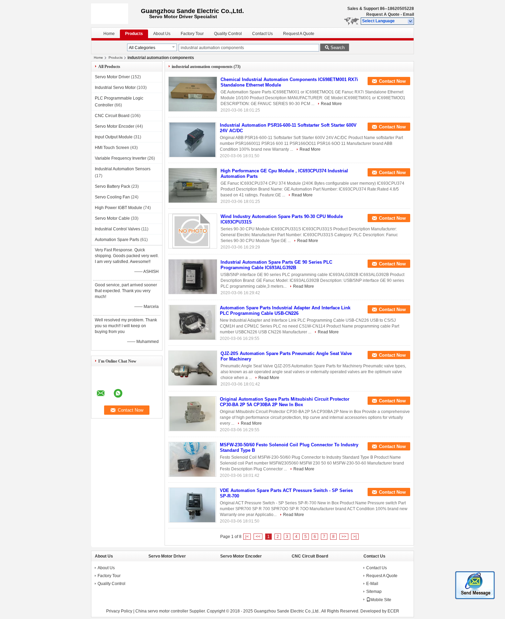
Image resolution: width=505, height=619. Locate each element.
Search (337, 47)
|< (247, 536)
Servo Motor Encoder (114, 126)
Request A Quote (383, 14)
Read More (331, 103)
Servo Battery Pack (112, 186)
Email (408, 14)
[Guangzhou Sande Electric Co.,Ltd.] (411, 21)
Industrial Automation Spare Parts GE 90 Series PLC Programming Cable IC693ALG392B (276, 265)
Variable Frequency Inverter (120, 158)
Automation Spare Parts (117, 239)
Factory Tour (192, 33)
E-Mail (372, 583)
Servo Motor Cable (112, 218)
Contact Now (392, 81)
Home (109, 33)
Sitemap (374, 591)
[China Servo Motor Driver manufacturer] (116, 13)
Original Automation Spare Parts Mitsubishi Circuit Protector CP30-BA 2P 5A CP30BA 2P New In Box (284, 402)
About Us (161, 33)
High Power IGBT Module (118, 207)
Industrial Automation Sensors (122, 169)
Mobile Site (380, 599)
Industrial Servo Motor (115, 87)
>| (355, 536)
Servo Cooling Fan (112, 197)
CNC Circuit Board (112, 115)
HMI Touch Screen (112, 147)
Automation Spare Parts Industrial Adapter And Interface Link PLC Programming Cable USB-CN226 (285, 310)
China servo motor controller (161, 611)
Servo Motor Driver (112, 76)
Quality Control (228, 33)
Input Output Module (114, 137)
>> (343, 536)
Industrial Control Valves (117, 229)
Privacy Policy (119, 611)
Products (134, 33)
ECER (393, 611)
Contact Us (262, 33)
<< (258, 536)
